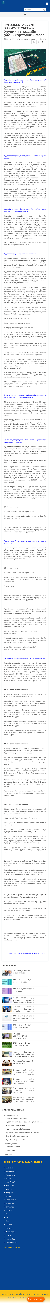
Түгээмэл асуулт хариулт (27, 39)
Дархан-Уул (10, 1232)
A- (34, 42)
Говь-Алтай (10, 1182)
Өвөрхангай (11, 1200)
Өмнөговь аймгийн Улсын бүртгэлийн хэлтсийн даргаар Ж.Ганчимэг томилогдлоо (23, 1011)
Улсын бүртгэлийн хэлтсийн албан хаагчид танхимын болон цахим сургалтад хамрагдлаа (23, 1055)
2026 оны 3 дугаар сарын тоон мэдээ (23, 1026)
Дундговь (9, 1192)
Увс (7, 1217)
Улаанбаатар (11, 1242)
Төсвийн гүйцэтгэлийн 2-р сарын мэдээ (23, 1062)
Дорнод (9, 1189)
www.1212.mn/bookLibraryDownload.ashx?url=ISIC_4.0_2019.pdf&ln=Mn (20, 648)
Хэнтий (9, 1228)
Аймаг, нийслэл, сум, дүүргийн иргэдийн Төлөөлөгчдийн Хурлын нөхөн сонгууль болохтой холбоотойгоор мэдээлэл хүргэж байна (23, 1003)
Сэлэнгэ (9, 1210)
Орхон (8, 1235)
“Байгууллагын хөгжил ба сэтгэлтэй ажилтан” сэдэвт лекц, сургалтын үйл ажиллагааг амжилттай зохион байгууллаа (23, 1102)
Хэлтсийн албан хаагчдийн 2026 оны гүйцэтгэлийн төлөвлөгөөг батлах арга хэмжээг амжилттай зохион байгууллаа (23, 1084)
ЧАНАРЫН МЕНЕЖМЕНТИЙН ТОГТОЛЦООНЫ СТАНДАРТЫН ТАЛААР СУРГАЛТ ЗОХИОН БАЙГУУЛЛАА (23, 1039)
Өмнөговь (10, 1203)
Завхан (8, 1196)
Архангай (9, 1168)
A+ (43, 42)
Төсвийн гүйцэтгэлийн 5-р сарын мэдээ (23, 971)
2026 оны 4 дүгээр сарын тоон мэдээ (23, 990)
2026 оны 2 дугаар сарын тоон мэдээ (23, 1044)
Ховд (7, 1221)
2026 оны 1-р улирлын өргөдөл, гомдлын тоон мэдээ (23, 1018)
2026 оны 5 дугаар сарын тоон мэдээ (23, 981)
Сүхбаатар (10, 1207)
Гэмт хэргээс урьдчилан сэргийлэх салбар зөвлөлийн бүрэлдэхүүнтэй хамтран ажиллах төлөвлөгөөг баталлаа (23, 1093)
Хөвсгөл (9, 1225)
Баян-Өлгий (11, 1171)
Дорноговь (10, 1185)
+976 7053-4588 (37, 1299)
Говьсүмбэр (10, 1239)
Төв (7, 1214)
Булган (8, 1178)
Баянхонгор (10, 1175)
